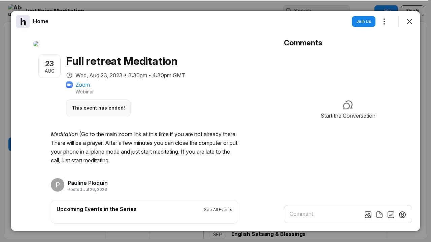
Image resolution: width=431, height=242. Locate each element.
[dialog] (215, 121)
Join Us (363, 21)
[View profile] (23, 21)
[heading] (88, 182)
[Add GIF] (391, 214)
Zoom (82, 84)
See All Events (218, 209)
